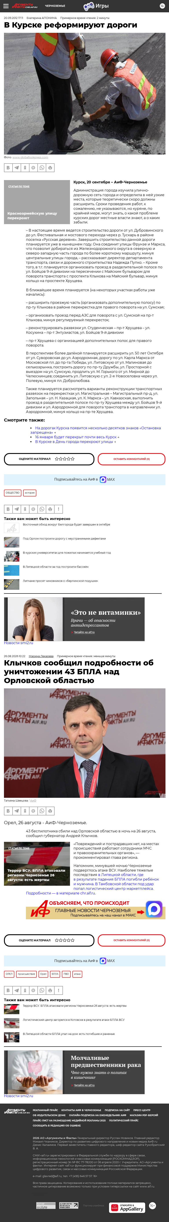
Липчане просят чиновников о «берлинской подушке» (60, 580)
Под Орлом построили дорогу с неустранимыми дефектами (64, 538)
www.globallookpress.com (30, 157)
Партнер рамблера (93, 1205)
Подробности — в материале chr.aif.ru (60, 893)
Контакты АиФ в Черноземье (81, 1110)
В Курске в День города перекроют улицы (74, 442)
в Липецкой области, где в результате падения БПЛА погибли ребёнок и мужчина (116, 879)
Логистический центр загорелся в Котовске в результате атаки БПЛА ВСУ (74, 1019)
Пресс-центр (141, 1110)
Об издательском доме (49, 1115)
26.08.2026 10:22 (14, 656)
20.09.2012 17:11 (13, 18)
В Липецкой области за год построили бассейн (55, 566)
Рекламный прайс (45, 1110)
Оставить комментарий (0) (132, 459)
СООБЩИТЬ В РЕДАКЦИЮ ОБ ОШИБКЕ (57, 1125)
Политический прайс (123, 1120)
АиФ (33, 800)
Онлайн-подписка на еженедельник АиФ (97, 1115)
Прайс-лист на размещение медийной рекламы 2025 (69, 1120)
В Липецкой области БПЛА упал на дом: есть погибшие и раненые (69, 1034)
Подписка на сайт (117, 1110)
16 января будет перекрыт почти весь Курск (75, 437)
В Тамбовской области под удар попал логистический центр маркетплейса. (113, 886)
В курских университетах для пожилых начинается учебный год (67, 552)
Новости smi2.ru (18, 643)
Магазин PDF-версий (144, 1115)
